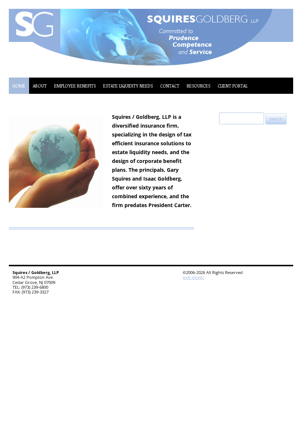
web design (193, 277)
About (40, 86)
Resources (198, 86)
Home (19, 86)
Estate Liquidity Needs (128, 86)
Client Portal (232, 86)
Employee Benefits (75, 86)
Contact (169, 86)
